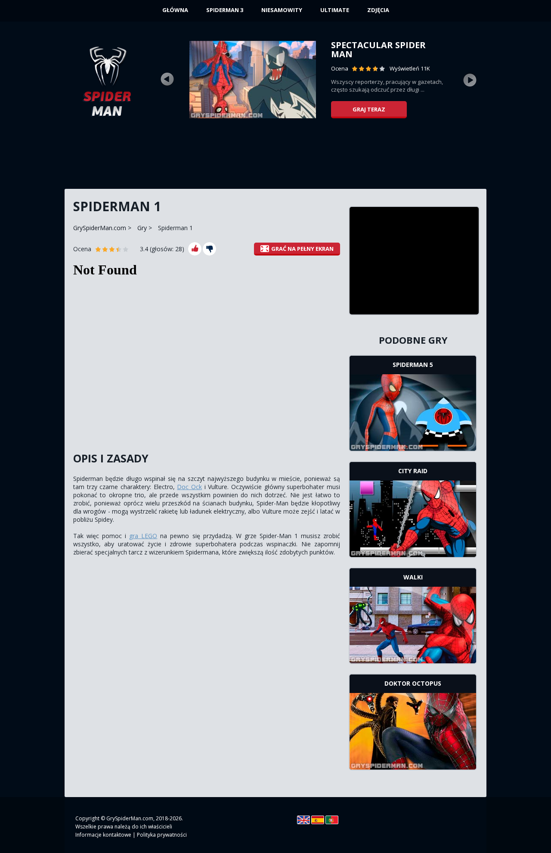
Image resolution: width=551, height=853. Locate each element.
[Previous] (167, 79)
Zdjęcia (378, 10)
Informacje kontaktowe (103, 834)
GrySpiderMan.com (99, 228)
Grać (413, 412)
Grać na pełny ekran (302, 249)
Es (317, 820)
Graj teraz (369, 109)
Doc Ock (189, 487)
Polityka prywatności (162, 834)
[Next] (470, 79)
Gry (142, 228)
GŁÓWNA (175, 10)
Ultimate (334, 10)
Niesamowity (281, 10)
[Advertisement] (275, 157)
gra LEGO (143, 536)
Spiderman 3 (224, 10)
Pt (331, 820)
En (303, 820)
